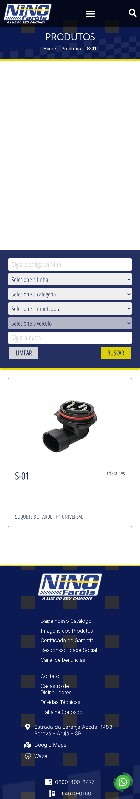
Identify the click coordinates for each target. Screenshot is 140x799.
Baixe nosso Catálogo (66, 621)
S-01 (92, 48)
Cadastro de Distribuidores (56, 689)
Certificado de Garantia (67, 640)
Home (50, 48)
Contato (50, 676)
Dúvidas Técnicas (60, 702)
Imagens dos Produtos (67, 631)
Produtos (71, 48)
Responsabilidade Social (69, 650)
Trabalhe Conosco (62, 712)
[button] (90, 13)
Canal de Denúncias (63, 660)
